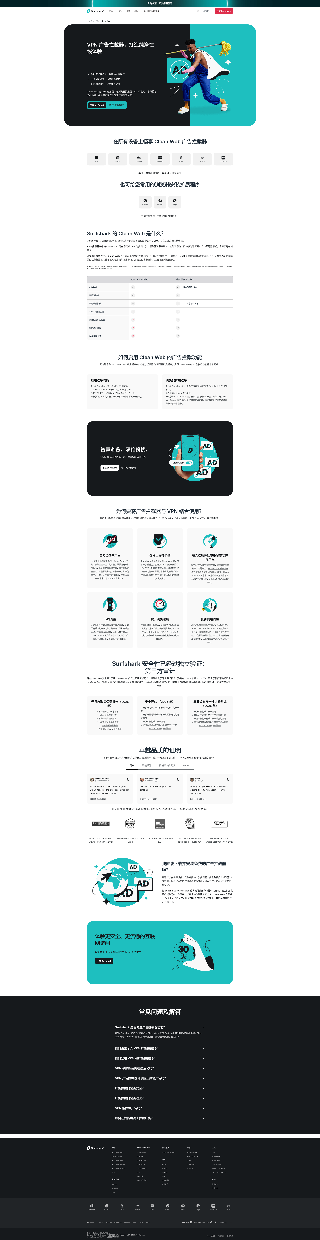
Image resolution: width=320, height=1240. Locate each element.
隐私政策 (221, 1236)
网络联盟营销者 (192, 1152)
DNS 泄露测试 (217, 1164)
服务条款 (230, 1236)
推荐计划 (190, 1168)
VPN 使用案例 (141, 1160)
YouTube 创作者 (192, 1156)
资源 (136, 11)
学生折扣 (190, 1160)
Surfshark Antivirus (119, 1164)
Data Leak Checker (219, 1172)
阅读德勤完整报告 (110, 725)
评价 (138, 1172)
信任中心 (165, 1172)
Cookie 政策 (210, 1236)
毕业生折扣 (190, 1164)
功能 (97, 21)
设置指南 (215, 1188)
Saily (114, 1192)
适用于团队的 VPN (151, 11)
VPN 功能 (140, 1156)
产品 (111, 11)
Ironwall (115, 1188)
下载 (128, 11)
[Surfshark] (95, 11)
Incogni (114, 1184)
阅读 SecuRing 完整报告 (160, 728)
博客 (163, 1176)
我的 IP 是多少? (217, 1156)
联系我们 (165, 1184)
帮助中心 (215, 1184)
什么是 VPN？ (141, 1152)
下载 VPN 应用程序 (118, 386)
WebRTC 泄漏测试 (218, 1168)
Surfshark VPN (109, 240)
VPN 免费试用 (141, 1180)
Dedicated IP (141, 1168)
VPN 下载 (140, 1176)
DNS (213, 1152)
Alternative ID (117, 1156)
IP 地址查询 (216, 1160)
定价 (121, 11)
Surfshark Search (118, 1168)
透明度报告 (166, 1180)
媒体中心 (165, 1168)
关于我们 (165, 1164)
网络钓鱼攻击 (197, 625)
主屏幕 (90, 21)
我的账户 (206, 11)
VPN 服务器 (141, 1164)
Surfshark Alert (117, 1160)
